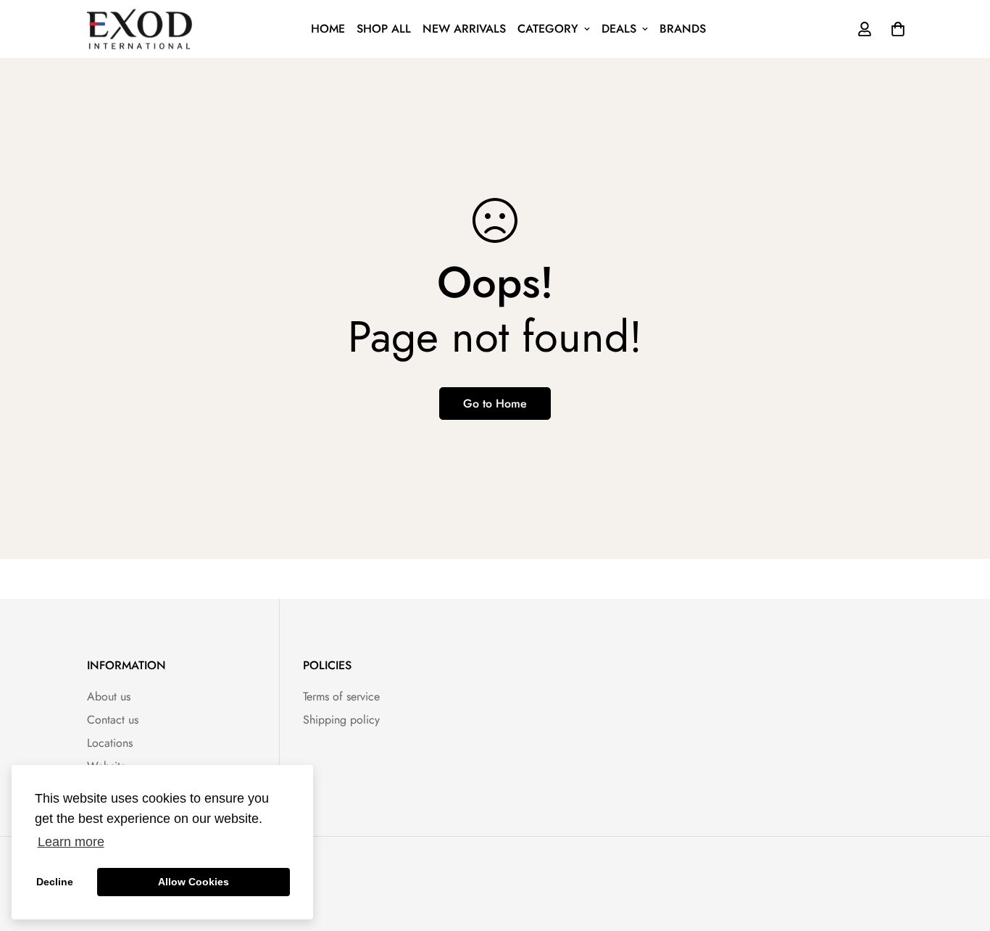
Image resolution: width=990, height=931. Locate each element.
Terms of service (341, 696)
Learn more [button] (71, 842)
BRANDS (683, 28)
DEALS (619, 28)
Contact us (112, 719)
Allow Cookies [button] (193, 881)
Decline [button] (54, 881)
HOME (328, 28)
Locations (110, 743)
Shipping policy (341, 719)
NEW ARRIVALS (464, 28)
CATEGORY (547, 28)
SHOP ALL (384, 28)
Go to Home (495, 403)
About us (108, 696)
